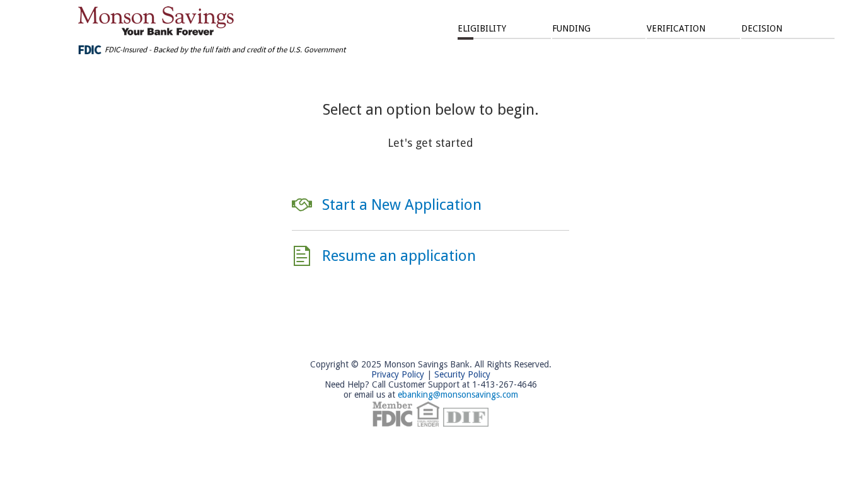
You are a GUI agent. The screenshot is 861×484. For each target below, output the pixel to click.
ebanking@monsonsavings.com (458, 394)
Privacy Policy (397, 374)
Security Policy (462, 374)
